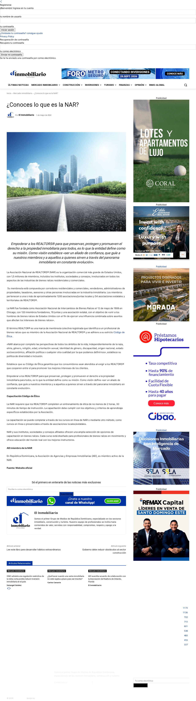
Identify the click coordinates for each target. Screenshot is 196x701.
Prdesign (39, 698)
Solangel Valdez (14, 585)
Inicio (9, 93)
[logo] (27, 74)
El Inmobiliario (26, 114)
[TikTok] (29, 673)
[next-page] (10, 588)
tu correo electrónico (10, 51)
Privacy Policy (7, 36)
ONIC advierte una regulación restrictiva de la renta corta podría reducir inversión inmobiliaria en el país (25, 579)
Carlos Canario (54, 582)
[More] (55, 124)
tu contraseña (7, 26)
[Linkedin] (179, 62)
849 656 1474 (100, 682)
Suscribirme (66, 494)
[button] (185, 85)
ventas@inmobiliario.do (79, 682)
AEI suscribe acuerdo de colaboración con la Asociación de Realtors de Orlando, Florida (107, 579)
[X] (183, 62)
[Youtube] (187, 62)
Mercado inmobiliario (22, 93)
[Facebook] (170, 62)
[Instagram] (175, 62)
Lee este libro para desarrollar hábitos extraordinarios (34, 549)
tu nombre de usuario (10, 16)
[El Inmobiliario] (11, 115)
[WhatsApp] (48, 124)
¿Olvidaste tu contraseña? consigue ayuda (21, 33)
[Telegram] (33, 124)
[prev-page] (8, 588)
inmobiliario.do (20, 698)
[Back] (1, 1)
